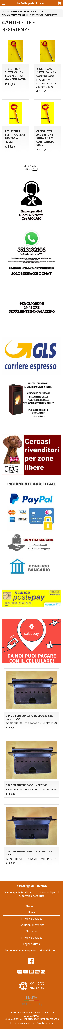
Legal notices (31, 944)
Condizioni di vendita (31, 925)
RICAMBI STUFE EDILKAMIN (15, 15)
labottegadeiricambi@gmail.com (42, 1018)
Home (31, 912)
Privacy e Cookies (31, 918)
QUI (35, 169)
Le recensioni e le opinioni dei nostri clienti (31, 950)
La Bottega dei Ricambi (31, 3)
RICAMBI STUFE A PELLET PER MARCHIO (21, 11)
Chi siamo (31, 931)
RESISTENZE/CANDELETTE (44, 15)
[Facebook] (31, 963)
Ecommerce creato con (31, 1023)
